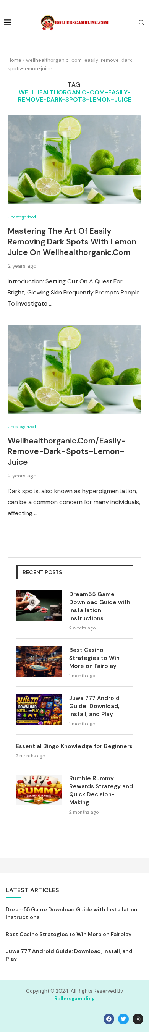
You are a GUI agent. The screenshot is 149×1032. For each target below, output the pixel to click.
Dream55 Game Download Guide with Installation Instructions (99, 606)
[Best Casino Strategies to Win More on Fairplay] (39, 661)
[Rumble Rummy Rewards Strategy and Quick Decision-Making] (39, 790)
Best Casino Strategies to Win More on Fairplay (94, 658)
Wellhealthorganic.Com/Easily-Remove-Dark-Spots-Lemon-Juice (67, 451)
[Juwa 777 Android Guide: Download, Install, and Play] (39, 709)
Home (14, 60)
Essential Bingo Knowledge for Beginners (74, 746)
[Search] (141, 23)
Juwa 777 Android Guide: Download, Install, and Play (94, 706)
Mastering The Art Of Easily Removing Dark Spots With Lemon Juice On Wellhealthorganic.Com (72, 242)
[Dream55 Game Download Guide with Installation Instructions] (39, 605)
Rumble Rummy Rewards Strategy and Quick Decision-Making (101, 790)
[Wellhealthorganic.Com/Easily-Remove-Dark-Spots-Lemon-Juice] (74, 369)
